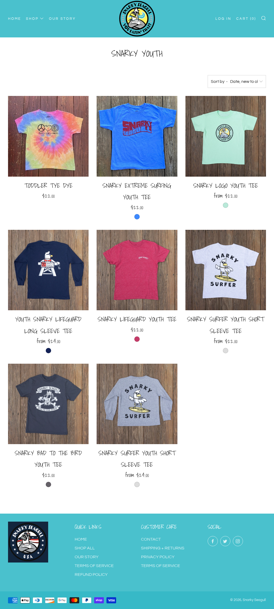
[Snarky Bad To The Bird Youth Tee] (48, 404)
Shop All (85, 548)
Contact (151, 539)
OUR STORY (62, 19)
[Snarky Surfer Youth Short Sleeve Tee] (225, 270)
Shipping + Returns (162, 548)
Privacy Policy (157, 557)
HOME (14, 19)
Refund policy (91, 574)
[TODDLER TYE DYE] (48, 136)
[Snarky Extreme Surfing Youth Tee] (137, 136)
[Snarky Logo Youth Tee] (225, 136)
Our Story (86, 557)
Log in (223, 19)
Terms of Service (94, 566)
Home (81, 539)
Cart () (246, 19)
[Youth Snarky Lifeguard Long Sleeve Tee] (48, 270)
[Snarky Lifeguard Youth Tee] (137, 270)
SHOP (32, 19)
